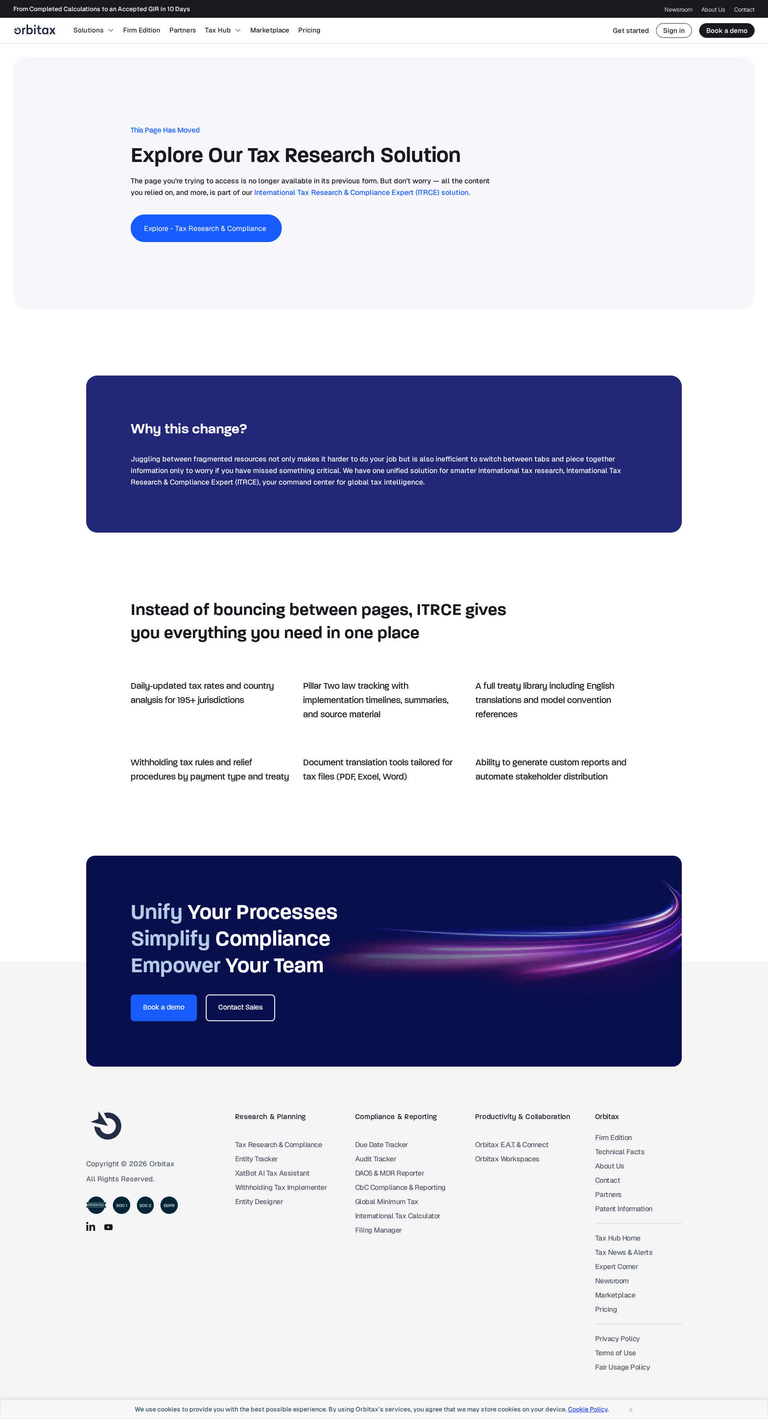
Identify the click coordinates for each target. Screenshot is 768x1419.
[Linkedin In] (90, 1227)
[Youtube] (108, 1227)
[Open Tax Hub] (238, 30)
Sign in (674, 30)
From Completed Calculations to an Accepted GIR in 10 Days (101, 9)
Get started (631, 30)
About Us (713, 9)
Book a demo (727, 30)
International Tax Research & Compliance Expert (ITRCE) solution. (362, 192)
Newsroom (678, 9)
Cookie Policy (588, 1409)
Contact (744, 9)
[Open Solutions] (111, 30)
